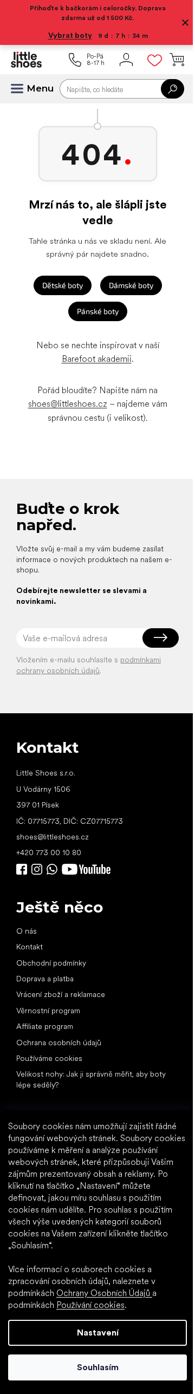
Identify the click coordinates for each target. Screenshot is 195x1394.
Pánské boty (98, 311)
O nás (26, 931)
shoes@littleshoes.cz (67, 404)
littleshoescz (36, 869)
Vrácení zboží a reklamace (60, 994)
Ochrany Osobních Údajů (104, 1293)
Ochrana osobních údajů (58, 1042)
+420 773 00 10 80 (48, 852)
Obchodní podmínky (51, 963)
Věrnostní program (48, 1010)
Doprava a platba (45, 978)
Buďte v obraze (21, 869)
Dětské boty (62, 285)
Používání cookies (90, 1305)
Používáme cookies (49, 1058)
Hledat (172, 89)
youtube (86, 869)
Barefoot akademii (97, 359)
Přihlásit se (160, 638)
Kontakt (29, 946)
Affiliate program (44, 1026)
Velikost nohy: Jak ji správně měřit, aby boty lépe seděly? (91, 1079)
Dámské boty (131, 285)
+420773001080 (54, 869)
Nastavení (98, 1332)
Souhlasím (98, 1367)
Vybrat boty (70, 35)
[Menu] (21, 89)
